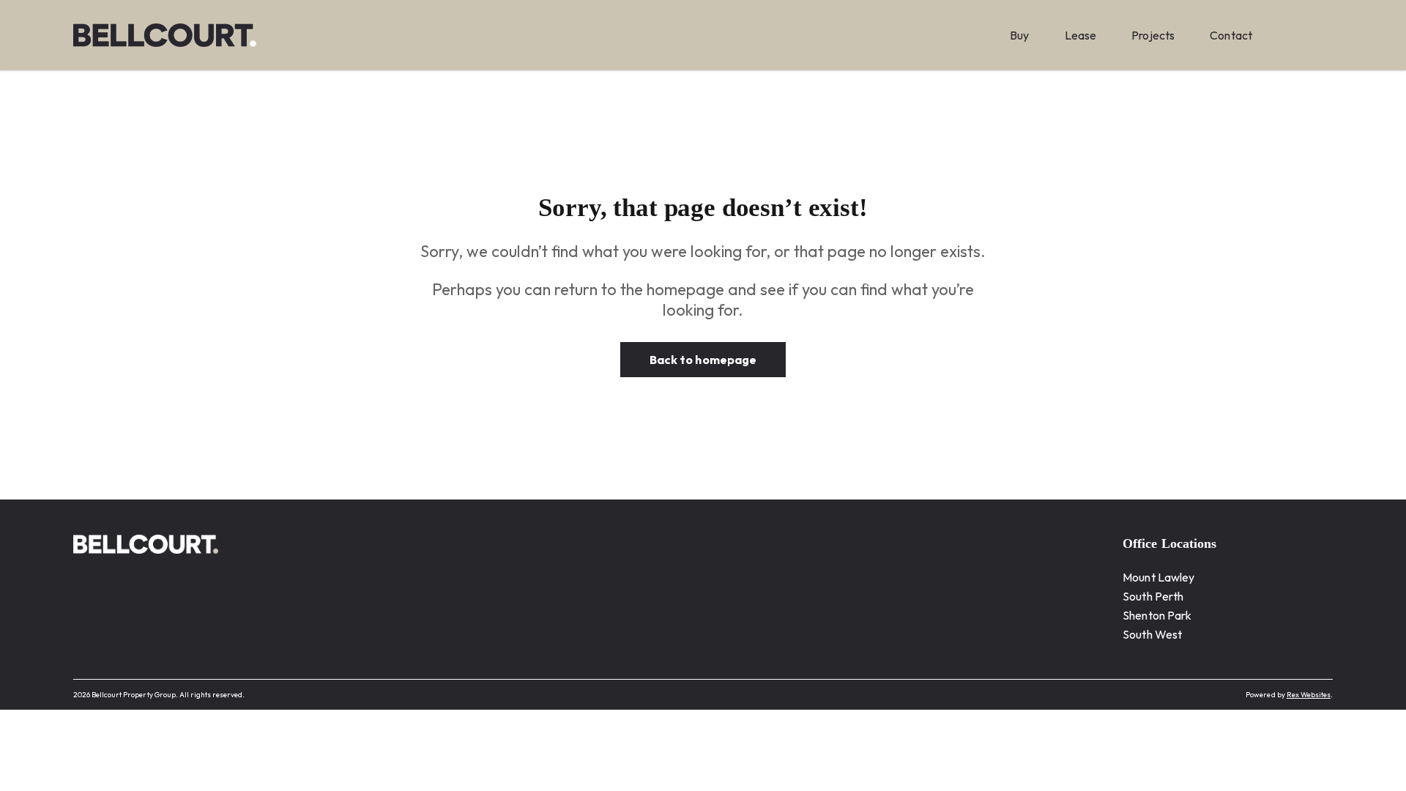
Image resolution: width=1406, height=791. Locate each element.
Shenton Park (1157, 615)
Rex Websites (1309, 694)
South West (1152, 634)
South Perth (1153, 596)
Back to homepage (703, 359)
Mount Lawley (1158, 577)
